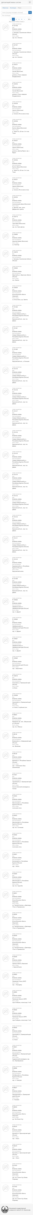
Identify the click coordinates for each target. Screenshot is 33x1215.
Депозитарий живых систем (11, 2)
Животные (5, 8)
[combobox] (16, 15)
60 (29, 19)
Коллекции (13, 8)
